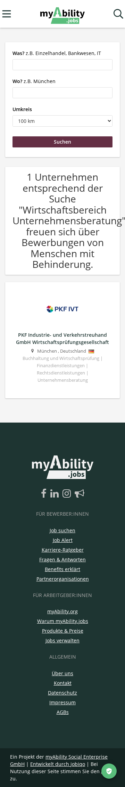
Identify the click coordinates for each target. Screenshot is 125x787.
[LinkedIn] (55, 493)
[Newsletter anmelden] (79, 493)
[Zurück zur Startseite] (62, 14)
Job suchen (62, 530)
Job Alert (63, 540)
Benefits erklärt (62, 569)
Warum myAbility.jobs (62, 621)
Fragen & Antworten (62, 559)
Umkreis (22, 109)
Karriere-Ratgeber (63, 549)
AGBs (63, 712)
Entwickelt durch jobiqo (57, 764)
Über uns (62, 673)
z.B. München (34, 81)
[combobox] (62, 64)
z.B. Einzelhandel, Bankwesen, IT (56, 53)
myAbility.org (62, 611)
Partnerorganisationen (62, 579)
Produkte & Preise (62, 630)
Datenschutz (62, 692)
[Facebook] (45, 493)
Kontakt (63, 683)
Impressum (62, 702)
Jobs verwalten (62, 640)
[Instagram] (67, 493)
